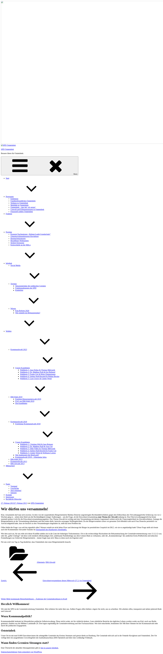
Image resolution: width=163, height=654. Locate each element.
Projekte (9, 232)
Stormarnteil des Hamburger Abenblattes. (51, 530)
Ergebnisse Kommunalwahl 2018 (27, 424)
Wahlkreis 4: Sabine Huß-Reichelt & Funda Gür (38, 451)
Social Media (15, 265)
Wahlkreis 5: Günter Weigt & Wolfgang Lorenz (38, 453)
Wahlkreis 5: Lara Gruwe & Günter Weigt (36, 379)
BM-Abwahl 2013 (17, 464)
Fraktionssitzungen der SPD (25, 288)
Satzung (14, 493)
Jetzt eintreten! (16, 491)
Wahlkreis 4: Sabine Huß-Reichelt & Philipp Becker (39, 376)
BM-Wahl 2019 (16, 397)
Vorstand (14, 486)
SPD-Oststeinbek (37, 503)
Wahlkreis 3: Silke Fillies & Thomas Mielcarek (37, 449)
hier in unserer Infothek (49, 648)
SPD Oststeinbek (7, 149)
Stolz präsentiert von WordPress (30, 652)
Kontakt (9, 495)
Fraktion (9, 214)
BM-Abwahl (50, 562)
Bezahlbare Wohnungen (20, 241)
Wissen (13, 309)
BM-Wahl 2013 (16, 459)
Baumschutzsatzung (18, 238)
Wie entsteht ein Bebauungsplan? (27, 313)
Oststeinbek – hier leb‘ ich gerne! (23, 207)
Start (7, 178)
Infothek (9, 263)
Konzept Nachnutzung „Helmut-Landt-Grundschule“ (31, 234)
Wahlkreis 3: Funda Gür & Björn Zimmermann (37, 374)
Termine (14, 284)
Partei (8, 484)
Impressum (10, 497)
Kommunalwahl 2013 (19, 461)
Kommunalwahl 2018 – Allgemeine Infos (31, 457)
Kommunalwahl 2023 (19, 349)
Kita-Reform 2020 (22, 311)
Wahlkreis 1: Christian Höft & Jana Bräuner (36, 444)
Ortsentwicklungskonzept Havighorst (25, 236)
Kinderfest (19, 290)
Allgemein (41, 562)
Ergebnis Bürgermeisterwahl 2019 (28, 399)
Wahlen (8, 331)
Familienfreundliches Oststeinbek (23, 201)
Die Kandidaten (21, 403)
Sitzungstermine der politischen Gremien (30, 286)
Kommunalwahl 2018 (19, 422)
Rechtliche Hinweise (13, 499)
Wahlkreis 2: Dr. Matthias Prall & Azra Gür (36, 446)
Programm (10, 197)
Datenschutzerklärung (9, 652)
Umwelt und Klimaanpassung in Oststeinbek (27, 209)
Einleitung (14, 199)
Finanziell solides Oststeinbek (22, 212)
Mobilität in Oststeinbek (20, 205)
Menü (75, 174)
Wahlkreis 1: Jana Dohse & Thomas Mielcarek (37, 370)
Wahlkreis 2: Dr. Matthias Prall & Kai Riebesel (37, 372)
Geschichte (15, 488)
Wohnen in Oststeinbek (19, 203)
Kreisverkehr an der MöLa (21, 245)
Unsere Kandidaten (22, 368)
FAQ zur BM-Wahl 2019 (24, 401)
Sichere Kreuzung (17, 243)
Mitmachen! (10, 466)
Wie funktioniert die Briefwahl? (27, 455)
